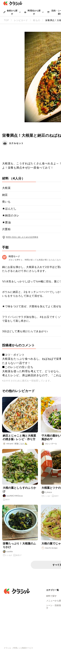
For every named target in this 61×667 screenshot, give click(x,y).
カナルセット (16, 143)
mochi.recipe (51, 548)
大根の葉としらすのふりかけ (19, 489)
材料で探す (51, 596)
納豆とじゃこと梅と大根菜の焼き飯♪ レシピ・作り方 (19, 437)
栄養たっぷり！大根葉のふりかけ (19, 545)
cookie (9, 551)
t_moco (48, 492)
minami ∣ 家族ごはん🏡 (16, 443)
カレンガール (51, 443)
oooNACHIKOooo (14, 495)
